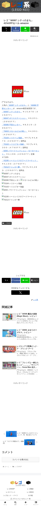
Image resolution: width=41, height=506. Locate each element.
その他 (30, 495)
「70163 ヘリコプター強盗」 (14, 144)
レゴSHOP (7, 223)
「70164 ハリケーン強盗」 (13, 138)
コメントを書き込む (20, 459)
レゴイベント (10, 492)
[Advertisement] (20, 62)
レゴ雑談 (30, 489)
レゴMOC (30, 492)
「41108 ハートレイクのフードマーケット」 (20, 160)
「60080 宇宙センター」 (12, 125)
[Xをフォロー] (20, 292)
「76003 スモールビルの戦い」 (14, 131)
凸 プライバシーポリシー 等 (20, 499)
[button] (34, 29)
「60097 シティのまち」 (17, 105)
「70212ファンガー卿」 (12, 167)
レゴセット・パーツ (11, 495)
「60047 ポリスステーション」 (14, 118)
